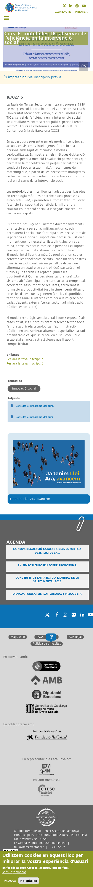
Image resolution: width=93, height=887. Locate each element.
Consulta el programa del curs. (35, 406)
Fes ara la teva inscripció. (25, 359)
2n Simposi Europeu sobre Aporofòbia (47, 565)
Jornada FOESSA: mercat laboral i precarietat (47, 594)
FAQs (40, 636)
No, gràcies (28, 880)
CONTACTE (63, 12)
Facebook (55, 620)
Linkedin (73, 5)
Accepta (10, 880)
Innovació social (24, 388)
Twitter (67, 5)
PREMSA (81, 12)
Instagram (80, 5)
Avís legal (75, 636)
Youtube (87, 5)
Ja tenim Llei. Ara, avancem (30, 499)
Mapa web (18, 636)
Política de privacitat (47, 643)
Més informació (14, 872)
